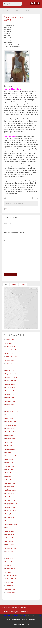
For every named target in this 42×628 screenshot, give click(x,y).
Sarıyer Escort (9, 551)
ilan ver (35, 3)
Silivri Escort (9, 565)
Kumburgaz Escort (10, 510)
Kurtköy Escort (9, 514)
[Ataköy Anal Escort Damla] (17, 66)
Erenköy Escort (9, 428)
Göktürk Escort (9, 459)
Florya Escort (9, 452)
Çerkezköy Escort (10, 425)
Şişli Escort (8, 572)
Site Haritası (6, 607)
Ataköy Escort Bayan (11, 357)
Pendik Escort (9, 545)
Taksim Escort (9, 582)
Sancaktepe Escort (10, 548)
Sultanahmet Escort (11, 575)
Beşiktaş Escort (9, 394)
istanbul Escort (9, 480)
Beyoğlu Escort (9, 404)
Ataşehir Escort (9, 360)
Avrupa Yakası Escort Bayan (13, 367)
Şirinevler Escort (10, 568)
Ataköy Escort (10, 10)
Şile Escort (8, 562)
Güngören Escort (10, 466)
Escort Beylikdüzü (10, 432)
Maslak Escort (9, 521)
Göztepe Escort (9, 462)
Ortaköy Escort (9, 541)
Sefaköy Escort (9, 555)
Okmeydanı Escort (10, 538)
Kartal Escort (9, 497)
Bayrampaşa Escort (11, 391)
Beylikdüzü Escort (10, 401)
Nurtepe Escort (9, 534)
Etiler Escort (8, 442)
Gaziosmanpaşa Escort (12, 456)
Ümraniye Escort (10, 589)
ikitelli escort (9, 476)
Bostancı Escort (9, 408)
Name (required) (8, 223)
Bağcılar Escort (9, 370)
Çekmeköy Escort (10, 421)
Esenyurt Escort (10, 439)
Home (4, 10)
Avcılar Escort (9, 363)
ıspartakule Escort (10, 483)
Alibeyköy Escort (10, 346)
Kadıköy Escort (9, 486)
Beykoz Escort (9, 398)
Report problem (10, 208)
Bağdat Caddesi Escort (12, 374)
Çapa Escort (9, 415)
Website (6, 241)
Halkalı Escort (9, 473)
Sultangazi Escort (10, 579)
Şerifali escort (9, 558)
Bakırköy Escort (9, 384)
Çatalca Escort (9, 418)
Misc (6, 527)
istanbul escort (25, 624)
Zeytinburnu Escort (10, 596)
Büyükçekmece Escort (11, 411)
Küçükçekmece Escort (11, 504)
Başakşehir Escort (10, 387)
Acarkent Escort (10, 339)
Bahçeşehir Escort (10, 380)
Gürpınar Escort (10, 469)
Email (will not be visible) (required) (14, 232)
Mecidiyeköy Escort (11, 524)
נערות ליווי (38, 615)
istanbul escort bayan (10, 612)
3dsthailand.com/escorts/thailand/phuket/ (13, 615)
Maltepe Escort (9, 517)
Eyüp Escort (8, 445)
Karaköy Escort (9, 493)
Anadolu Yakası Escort (12, 350)
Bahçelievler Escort (11, 377)
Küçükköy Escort (10, 507)
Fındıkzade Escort (10, 449)
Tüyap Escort (9, 586)
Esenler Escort (9, 435)
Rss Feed (15, 607)
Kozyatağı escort (10, 500)
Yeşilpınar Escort (10, 592)
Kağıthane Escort (10, 490)
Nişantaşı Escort (10, 531)
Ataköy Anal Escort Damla (14, 18)
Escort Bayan (24, 612)
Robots (23, 607)
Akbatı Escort (9, 343)
